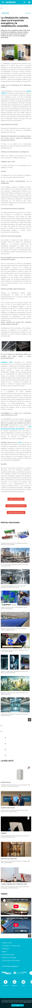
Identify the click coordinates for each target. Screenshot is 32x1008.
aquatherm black (7, 362)
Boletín (4, 951)
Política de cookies (27, 1002)
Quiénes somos (7, 943)
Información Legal (8, 954)
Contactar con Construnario (11, 946)
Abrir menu (3, 2)
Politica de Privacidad (9, 957)
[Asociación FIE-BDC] (6, 973)
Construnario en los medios (11, 960)
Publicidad (5, 948)
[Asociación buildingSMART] (20, 973)
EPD (19, 442)
